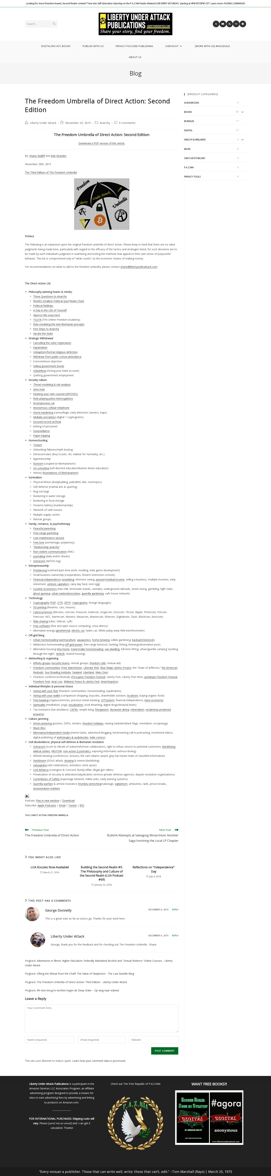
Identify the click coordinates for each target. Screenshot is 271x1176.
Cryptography (41, 602)
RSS (82, 805)
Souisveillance (41, 431)
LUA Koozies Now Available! (50, 867)
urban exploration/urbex (66, 593)
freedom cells (98, 663)
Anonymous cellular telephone (51, 407)
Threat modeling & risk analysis (52, 384)
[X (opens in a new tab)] (216, 24)
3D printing (39, 607)
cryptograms (79, 602)
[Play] (27, 796)
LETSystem (107, 700)
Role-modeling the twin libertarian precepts (58, 324)
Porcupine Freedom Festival (88, 677)
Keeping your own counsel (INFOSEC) (55, 394)
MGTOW (56, 751)
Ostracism (39, 561)
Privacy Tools (192, 176)
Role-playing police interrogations (53, 398)
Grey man (39, 389)
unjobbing (68, 579)
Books (188, 112)
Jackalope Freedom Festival (160, 677)
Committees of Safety (46, 779)
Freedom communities (46, 667)
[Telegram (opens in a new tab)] (242, 24)
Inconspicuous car (44, 403)
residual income (115, 579)
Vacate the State (43, 333)
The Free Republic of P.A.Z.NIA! (141, 1084)
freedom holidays (93, 723)
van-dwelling (112, 649)
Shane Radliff (37, 156)
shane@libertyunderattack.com (138, 266)
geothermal (63, 630)
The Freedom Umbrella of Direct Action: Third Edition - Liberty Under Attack (82, 982)
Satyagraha (40, 765)
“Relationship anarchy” (46, 547)
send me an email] (60, 1123)
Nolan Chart (77, 301)
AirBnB (60, 653)
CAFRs (74, 709)
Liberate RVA (91, 667)
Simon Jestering (42, 723)
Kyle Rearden (58, 156)
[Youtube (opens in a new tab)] (222, 24)
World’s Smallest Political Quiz (51, 301)
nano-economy (153, 700)
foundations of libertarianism (60, 472)
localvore (132, 695)
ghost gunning (41, 593)
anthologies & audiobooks (72, 737)
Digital (188, 130)
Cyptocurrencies (42, 612)
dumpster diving (119, 709)
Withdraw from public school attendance (57, 356)
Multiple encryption (44, 417)
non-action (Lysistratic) (77, 751)
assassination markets (46, 788)
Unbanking (39, 370)
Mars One (101, 672)
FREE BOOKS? (214, 1083)
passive (100, 579)
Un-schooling (41, 468)
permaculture (68, 640)
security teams (61, 663)
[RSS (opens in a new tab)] (229, 24)
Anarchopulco (109, 681)
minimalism (137, 709)
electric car (78, 630)
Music (187, 149)
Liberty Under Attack (43, 123)
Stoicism (38, 463)
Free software (41, 626)
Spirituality (39, 704)
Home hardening (43, 412)
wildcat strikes (41, 751)
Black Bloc (39, 728)
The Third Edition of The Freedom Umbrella (51, 172)
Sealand (77, 672)
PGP (53, 602)
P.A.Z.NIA (189, 167)
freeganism (102, 709)
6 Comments (127, 123)
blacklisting (168, 746)
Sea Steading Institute (58, 672)
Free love (38, 542)
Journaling (39, 556)
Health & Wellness (195, 139)
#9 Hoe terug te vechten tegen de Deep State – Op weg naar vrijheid (78, 990)
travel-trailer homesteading (87, 649)
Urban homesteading (45, 640)
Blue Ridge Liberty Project (115, 667)
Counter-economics (45, 589)
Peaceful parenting (44, 528)
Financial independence (47, 579)
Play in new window (47, 800)
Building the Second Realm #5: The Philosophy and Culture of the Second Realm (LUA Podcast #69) (101, 873)
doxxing (69, 760)
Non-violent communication (50, 551)
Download (68, 800)
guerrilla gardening (93, 593)
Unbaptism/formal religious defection (55, 352)
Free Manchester (72, 667)
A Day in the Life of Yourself (50, 310)
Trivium (37, 445)
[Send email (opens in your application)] (236, 23)
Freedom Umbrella (58, 815)
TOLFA (37, 319)
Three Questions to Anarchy (50, 296)
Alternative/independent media (51, 732)
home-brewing (101, 640)
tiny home (64, 649)
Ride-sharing (40, 621)
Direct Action (38, 815)
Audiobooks (191, 102)
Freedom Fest (41, 681)
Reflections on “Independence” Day (154, 869)
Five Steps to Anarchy (46, 329)
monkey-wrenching (90, 784)
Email (62, 805)
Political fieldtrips (43, 305)
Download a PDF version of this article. (101, 143)
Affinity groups (42, 663)
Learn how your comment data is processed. (99, 1060)
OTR (60, 602)
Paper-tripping (41, 435)
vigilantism (121, 784)
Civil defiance (41, 770)
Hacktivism (39, 760)
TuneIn (72, 805)
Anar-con (56, 681)
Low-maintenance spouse (48, 538)
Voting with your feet (45, 691)
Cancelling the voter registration (52, 343)
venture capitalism (58, 584)
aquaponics (84, 640)
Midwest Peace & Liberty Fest (82, 681)
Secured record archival (47, 421)
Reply (175, 909)
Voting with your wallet (46, 695)
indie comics (97, 737)
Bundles (189, 121)
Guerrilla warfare (43, 784)
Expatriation (40, 347)
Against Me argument (46, 315)
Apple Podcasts (47, 805)
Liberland (88, 672)
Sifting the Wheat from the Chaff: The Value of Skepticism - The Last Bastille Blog (85, 973)
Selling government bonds (48, 366)
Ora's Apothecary (194, 158)
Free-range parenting (45, 533)
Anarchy (105, 123)
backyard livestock (143, 640)
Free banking (40, 700)
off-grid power (73, 644)
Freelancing (40, 570)
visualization (76, 704)
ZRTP (67, 602)
